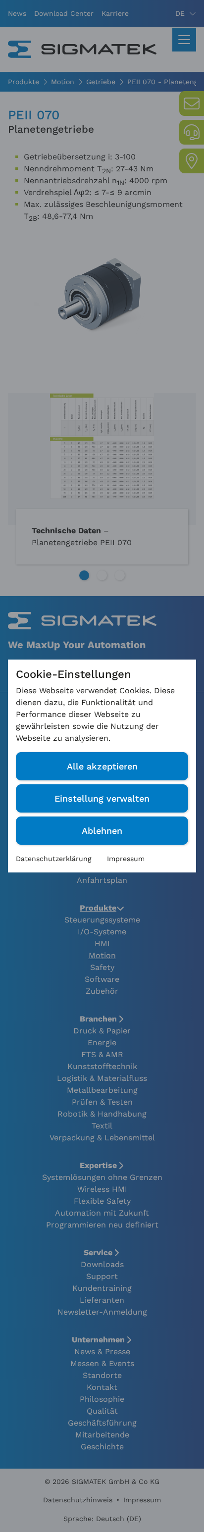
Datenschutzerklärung (53, 859)
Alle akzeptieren (102, 766)
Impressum (126, 859)
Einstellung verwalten (102, 798)
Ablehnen (102, 830)
